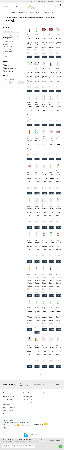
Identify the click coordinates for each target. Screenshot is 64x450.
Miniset (5, 56)
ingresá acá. (28, 441)
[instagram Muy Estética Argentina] (4, 1)
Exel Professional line (19, 12)
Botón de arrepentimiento (39, 441)
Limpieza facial (7, 44)
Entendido (16, 446)
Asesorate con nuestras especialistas (9, 403)
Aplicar (20, 82)
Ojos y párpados (7, 51)
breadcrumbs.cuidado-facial (31, 17)
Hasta (12, 79)
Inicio (4, 17)
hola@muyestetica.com (29, 403)
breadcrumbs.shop (12, 17)
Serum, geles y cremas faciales (11, 54)
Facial (20, 17)
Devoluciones (7, 414)
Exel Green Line (35, 12)
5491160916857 (27, 399)
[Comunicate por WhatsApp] (60, 446)
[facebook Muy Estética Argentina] (5, 1)
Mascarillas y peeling (8, 49)
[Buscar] (15, 6)
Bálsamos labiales (8, 41)
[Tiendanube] (55, 441)
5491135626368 (27, 396)
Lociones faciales (8, 46)
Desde (5, 79)
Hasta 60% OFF (48, 12)
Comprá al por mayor (8, 410)
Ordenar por (8, 27)
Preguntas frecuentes (9, 407)
